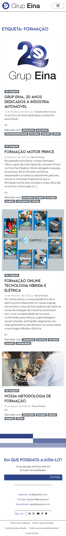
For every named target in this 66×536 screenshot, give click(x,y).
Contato (55, 477)
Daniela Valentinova (45, 111)
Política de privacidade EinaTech (44, 528)
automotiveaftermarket (16, 134)
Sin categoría (12, 91)
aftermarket (28, 130)
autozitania (28, 197)
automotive (42, 130)
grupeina (46, 134)
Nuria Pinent (37, 157)
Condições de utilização (16, 528)
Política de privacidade (42, 523)
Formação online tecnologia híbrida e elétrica (25, 285)
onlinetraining (23, 343)
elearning (41, 340)
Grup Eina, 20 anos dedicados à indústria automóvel (26, 102)
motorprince (23, 201)
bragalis (40, 197)
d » (6, 125)
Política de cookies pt (20, 523)
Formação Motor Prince (29, 151)
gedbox (52, 415)
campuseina (28, 340)
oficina (56, 134)
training (35, 201)
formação (34, 134)
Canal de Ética (31, 533)
